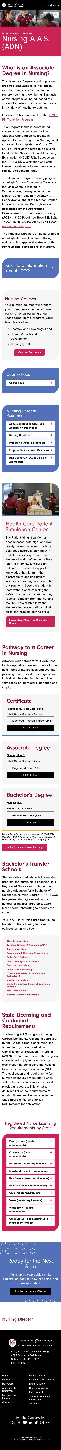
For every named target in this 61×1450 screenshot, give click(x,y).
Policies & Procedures (41, 1379)
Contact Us (8, 1402)
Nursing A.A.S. (16, 755)
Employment (36, 1392)
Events (6, 1379)
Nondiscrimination (39, 1388)
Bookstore (8, 1383)
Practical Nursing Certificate (25, 708)
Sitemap (33, 1403)
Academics (15, 33)
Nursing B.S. (14, 802)
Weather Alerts (37, 1375)
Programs (27, 33)
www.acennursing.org (16, 226)
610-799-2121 (19, 1362)
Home (5, 33)
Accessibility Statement (9, 1389)
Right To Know (37, 1383)
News (5, 1375)
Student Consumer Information (39, 1398)
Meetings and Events (9, 1397)
